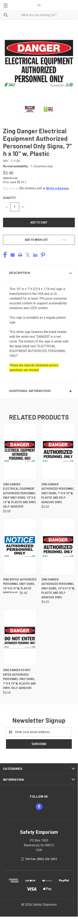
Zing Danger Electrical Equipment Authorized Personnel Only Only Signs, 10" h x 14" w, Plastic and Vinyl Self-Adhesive (19, 496)
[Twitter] (28, 255)
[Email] (13, 255)
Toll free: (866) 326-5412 (41, 859)
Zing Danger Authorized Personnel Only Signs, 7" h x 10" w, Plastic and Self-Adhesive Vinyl (57, 493)
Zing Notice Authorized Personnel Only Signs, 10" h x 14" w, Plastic (20, 584)
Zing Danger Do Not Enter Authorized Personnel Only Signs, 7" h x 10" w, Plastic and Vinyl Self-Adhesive (19, 679)
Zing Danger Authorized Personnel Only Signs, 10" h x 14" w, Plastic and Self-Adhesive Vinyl (58, 588)
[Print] (20, 255)
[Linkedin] (35, 255)
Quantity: (9, 197)
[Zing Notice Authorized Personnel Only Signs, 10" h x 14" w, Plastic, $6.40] (20, 546)
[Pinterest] (43, 255)
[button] (56, 188)
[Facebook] (5, 255)
